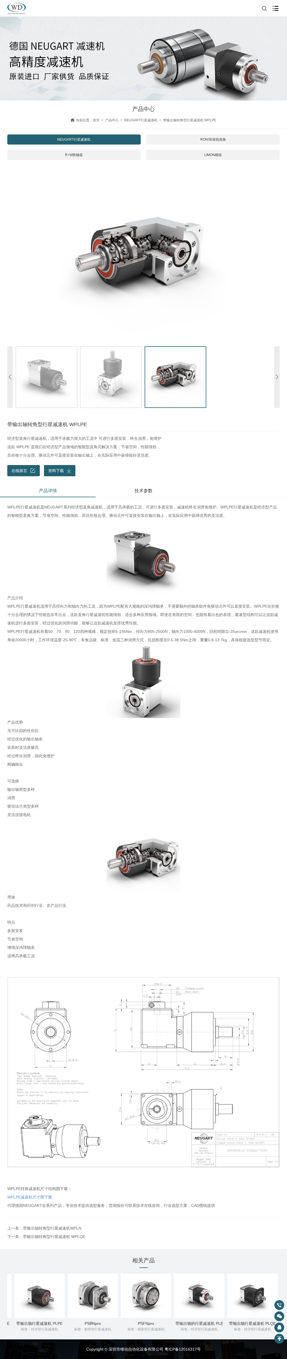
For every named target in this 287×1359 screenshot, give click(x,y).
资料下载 (56, 470)
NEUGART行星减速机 (141, 120)
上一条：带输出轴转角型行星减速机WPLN (44, 1228)
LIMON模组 (213, 155)
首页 (96, 120)
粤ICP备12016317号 (183, 1349)
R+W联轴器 (74, 155)
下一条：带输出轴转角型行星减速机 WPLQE (46, 1236)
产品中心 (112, 120)
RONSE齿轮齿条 (213, 139)
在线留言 (19, 470)
